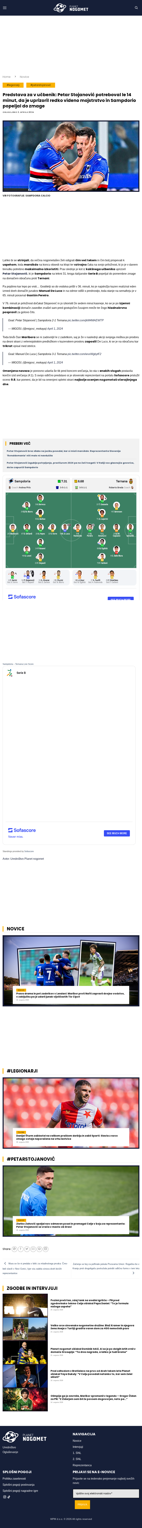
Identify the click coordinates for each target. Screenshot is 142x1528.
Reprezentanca (82, 1465)
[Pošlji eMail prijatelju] (33, 1249)
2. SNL (77, 1459)
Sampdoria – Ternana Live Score (18, 664)
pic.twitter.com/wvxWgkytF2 (84, 354)
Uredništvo (9, 1447)
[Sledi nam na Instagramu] (4, 1497)
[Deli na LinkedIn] (45, 1249)
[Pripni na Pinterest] (39, 1249)
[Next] (135, 972)
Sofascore (29, 851)
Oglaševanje (10, 1452)
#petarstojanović (40, 85)
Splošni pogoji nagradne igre (20, 1490)
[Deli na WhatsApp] (14, 1249)
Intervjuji (78, 1446)
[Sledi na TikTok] (8, 1497)
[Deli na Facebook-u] (21, 1249)
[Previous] (7, 972)
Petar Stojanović (15, 274)
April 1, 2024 (55, 328)
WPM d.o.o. (56, 1519)
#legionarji (13, 85)
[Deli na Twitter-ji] (27, 1249)
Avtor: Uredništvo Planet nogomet (23, 858)
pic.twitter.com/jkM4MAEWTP (86, 320)
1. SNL (77, 1452)
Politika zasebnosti (14, 1478)
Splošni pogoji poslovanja (18, 1484)
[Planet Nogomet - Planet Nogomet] (71, 7)
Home (7, 77)
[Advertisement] (71, 45)
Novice (24, 77)
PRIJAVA (82, 1504)
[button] (5, 7)
